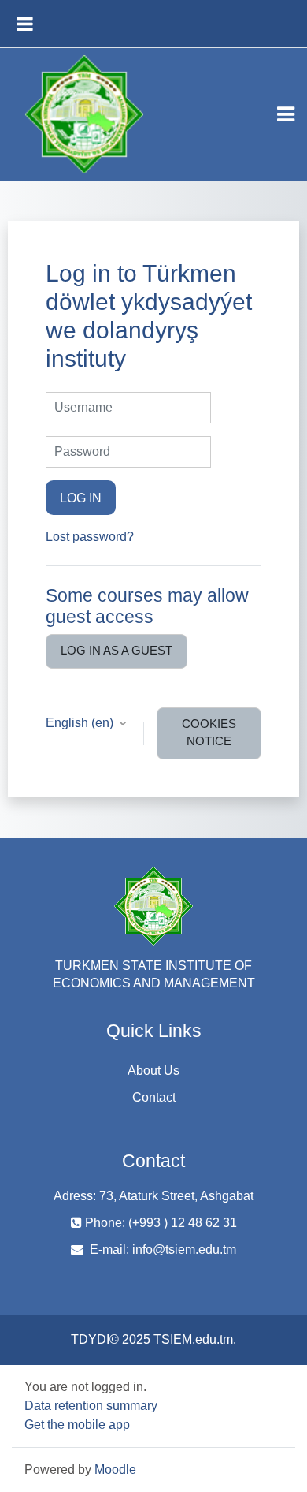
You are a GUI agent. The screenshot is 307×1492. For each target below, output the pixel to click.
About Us (153, 1070)
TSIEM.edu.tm (193, 1339)
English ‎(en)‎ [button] (81, 722)
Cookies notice (209, 733)
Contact (154, 1097)
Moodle (115, 1469)
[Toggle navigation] (285, 114)
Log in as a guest (116, 650)
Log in (81, 497)
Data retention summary (90, 1405)
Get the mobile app (77, 1424)
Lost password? (90, 536)
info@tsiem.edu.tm (184, 1249)
